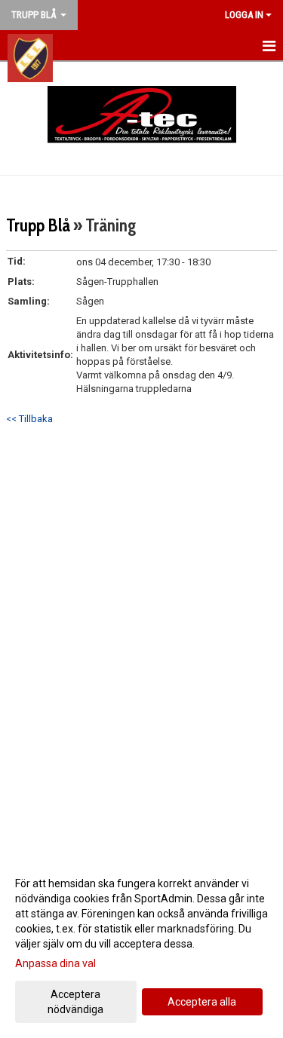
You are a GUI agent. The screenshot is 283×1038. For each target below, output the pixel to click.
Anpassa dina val (55, 963)
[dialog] (141, 945)
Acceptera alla (202, 1002)
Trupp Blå (38, 225)
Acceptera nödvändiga (75, 1001)
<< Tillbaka (29, 418)
